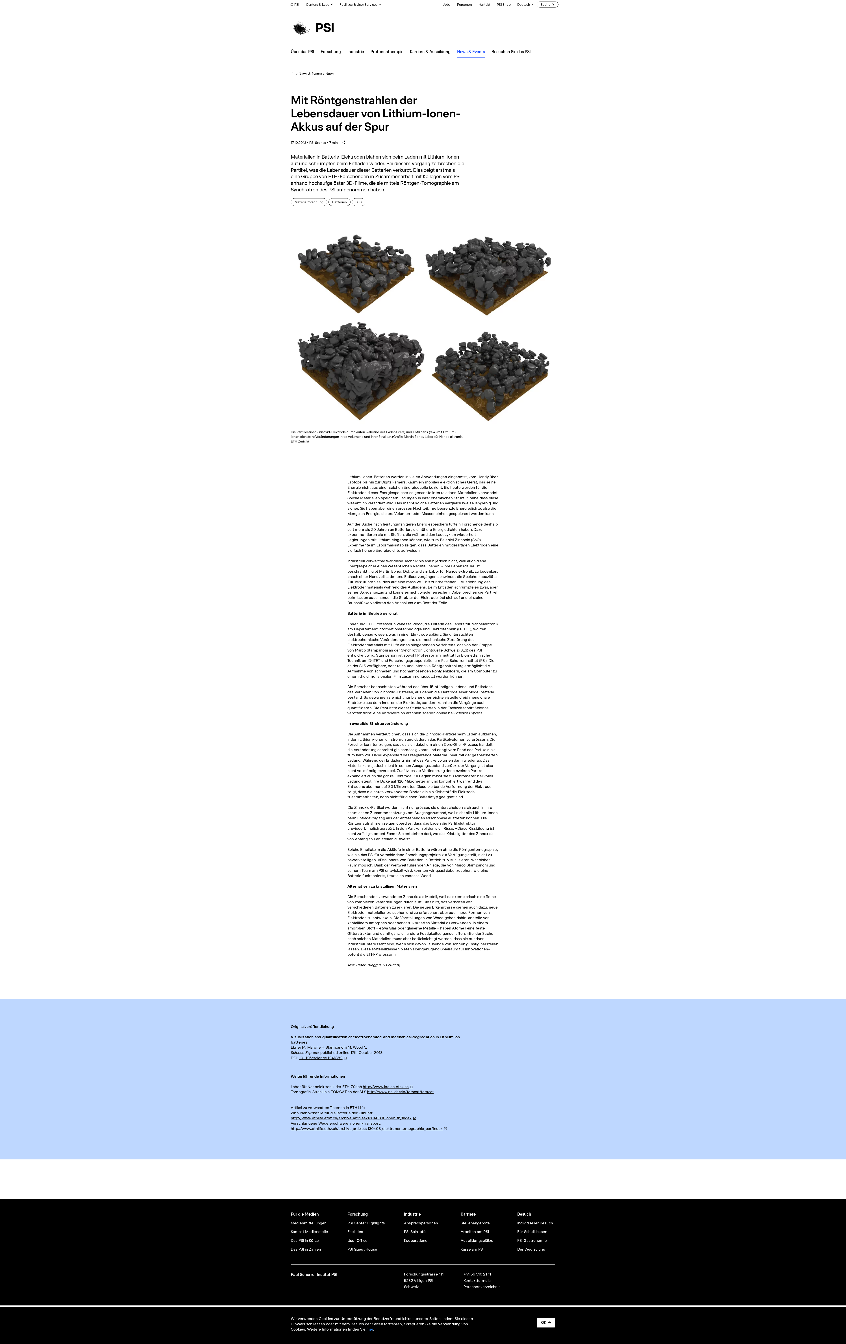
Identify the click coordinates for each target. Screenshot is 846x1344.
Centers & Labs (318, 4)
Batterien (341, 202)
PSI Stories (317, 142)
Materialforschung (310, 202)
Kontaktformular (478, 1280)
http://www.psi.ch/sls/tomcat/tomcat (400, 1092)
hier (369, 1329)
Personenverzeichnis (482, 1287)
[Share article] (343, 142)
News (330, 74)
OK (543, 1322)
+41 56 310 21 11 (477, 1274)
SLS (360, 202)
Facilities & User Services (358, 4)
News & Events (310, 74)
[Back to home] (312, 27)
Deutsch (523, 4)
